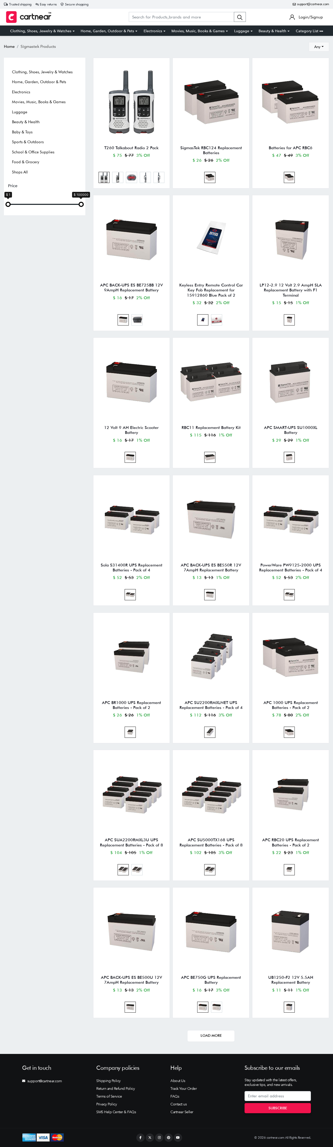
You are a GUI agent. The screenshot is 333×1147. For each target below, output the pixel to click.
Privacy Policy (106, 1104)
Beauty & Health (272, 31)
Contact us (178, 1104)
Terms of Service (109, 1096)
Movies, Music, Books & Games (198, 31)
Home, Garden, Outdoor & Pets (107, 31)
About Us (177, 1080)
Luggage (241, 31)
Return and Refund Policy (115, 1088)
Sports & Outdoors (28, 142)
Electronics (153, 31)
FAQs (174, 1096)
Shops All (20, 172)
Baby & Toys (22, 132)
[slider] (8, 204)
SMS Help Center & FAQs (116, 1112)
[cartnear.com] (28, 17)
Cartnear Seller (181, 1112)
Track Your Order (183, 1088)
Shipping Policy (108, 1080)
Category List (307, 31)
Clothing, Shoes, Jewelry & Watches (40, 31)
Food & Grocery (25, 162)
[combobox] (319, 46)
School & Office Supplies (33, 152)
